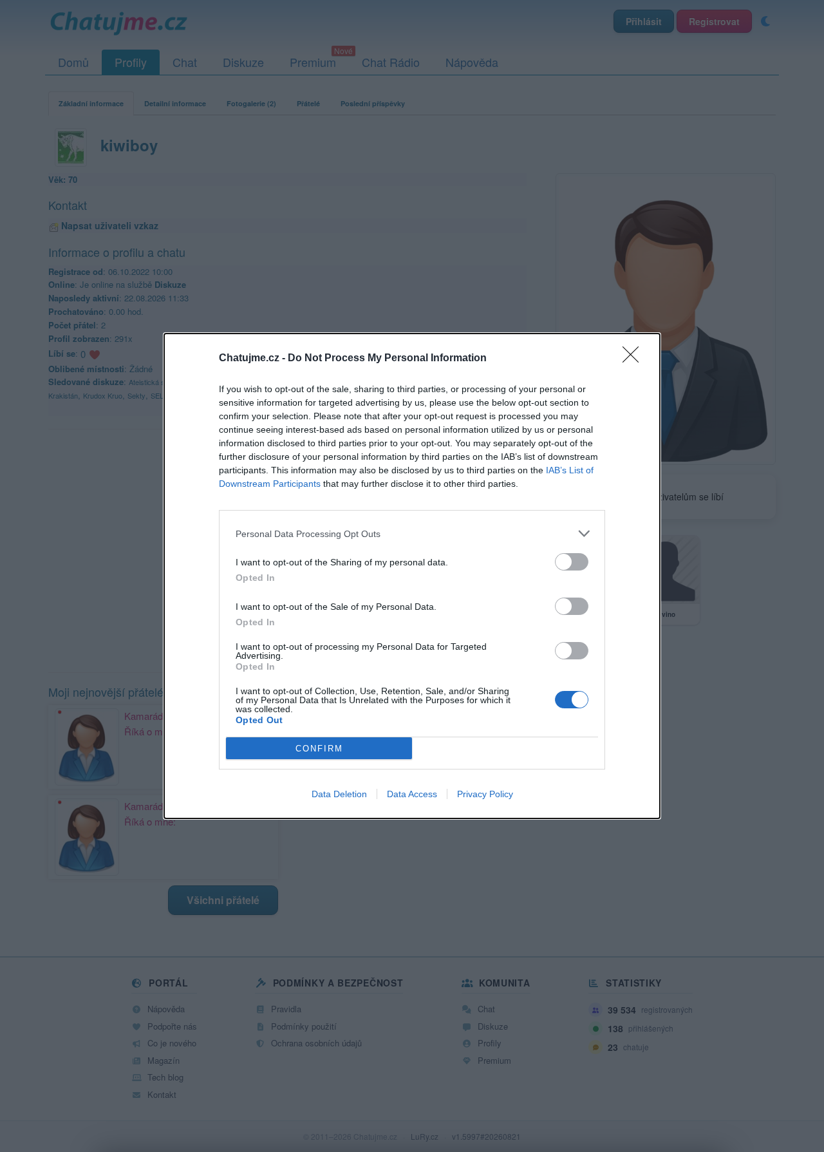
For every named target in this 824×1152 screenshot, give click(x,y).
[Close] (635, 358)
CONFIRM (319, 748)
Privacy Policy (485, 794)
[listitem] (412, 533)
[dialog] (412, 576)
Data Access (412, 794)
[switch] (571, 562)
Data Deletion (339, 794)
